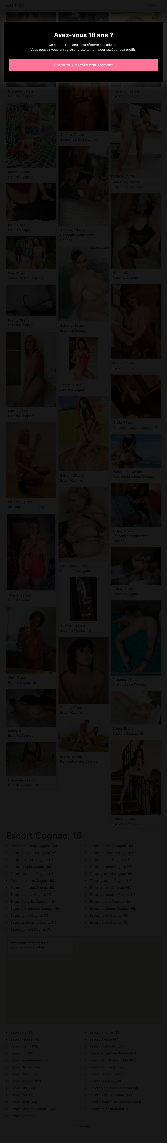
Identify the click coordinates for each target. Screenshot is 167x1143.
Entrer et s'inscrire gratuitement (83, 65)
